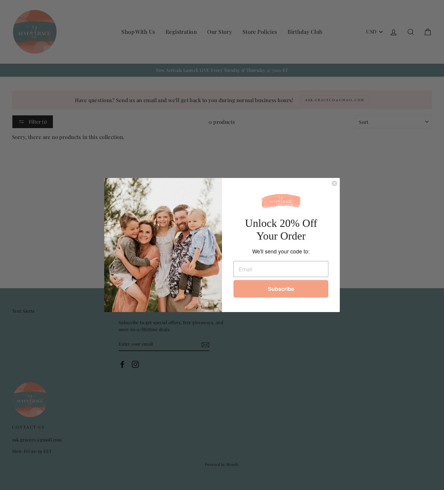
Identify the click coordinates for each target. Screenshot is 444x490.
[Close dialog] (334, 183)
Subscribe (281, 289)
